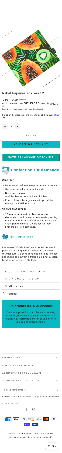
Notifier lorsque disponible (31, 157)
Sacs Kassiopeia (25, 433)
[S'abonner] (58, 390)
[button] (31, 105)
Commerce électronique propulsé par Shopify (31, 437)
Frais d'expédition (9, 109)
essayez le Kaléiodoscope (20, 203)
